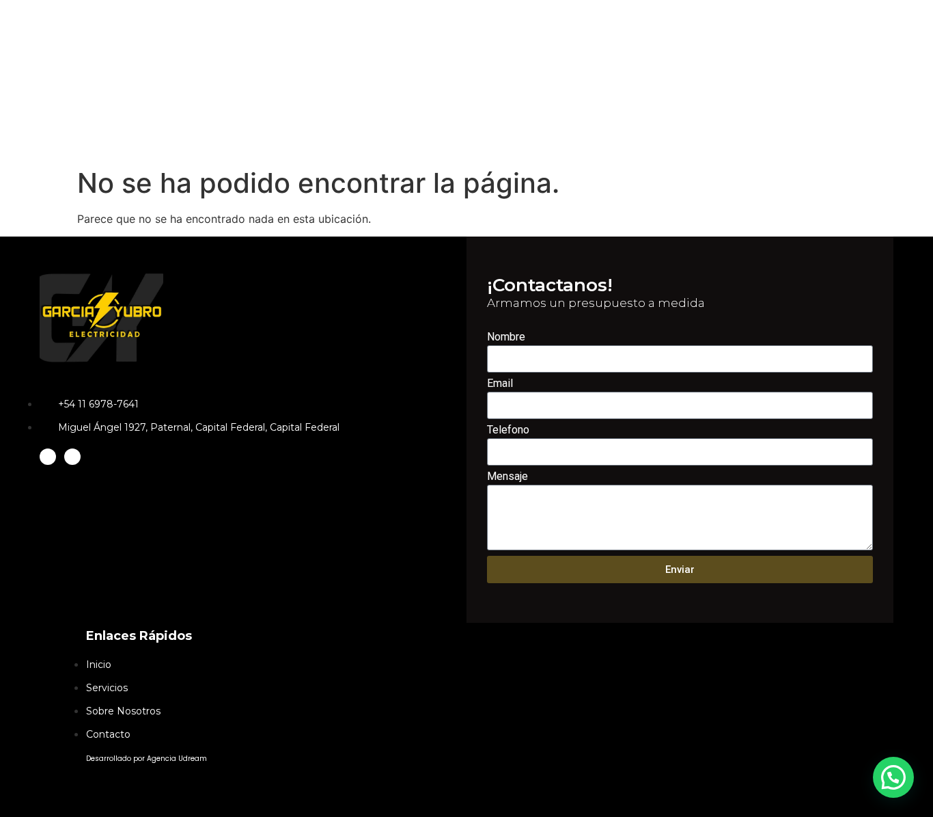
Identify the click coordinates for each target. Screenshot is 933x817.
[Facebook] (72, 456)
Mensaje (507, 477)
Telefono (508, 430)
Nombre (506, 337)
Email (500, 384)
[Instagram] (48, 456)
